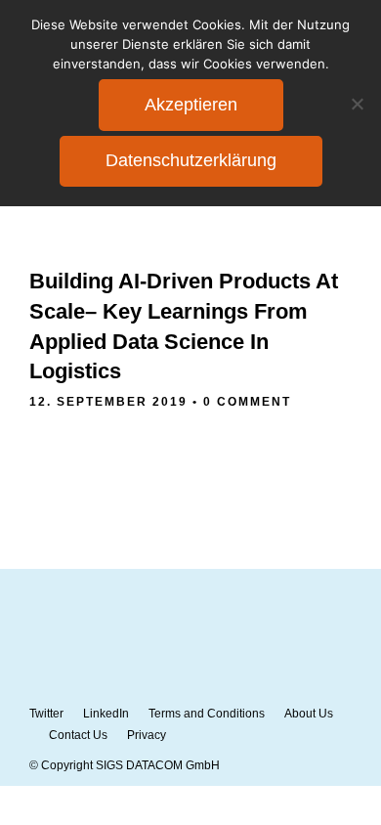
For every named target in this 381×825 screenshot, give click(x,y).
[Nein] (356, 103)
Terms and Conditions (206, 713)
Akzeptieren (191, 104)
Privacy (146, 735)
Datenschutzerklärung (191, 160)
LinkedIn (106, 713)
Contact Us (78, 735)
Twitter (46, 713)
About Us (308, 713)
